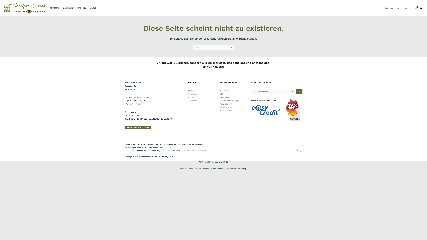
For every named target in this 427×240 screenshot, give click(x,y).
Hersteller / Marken (228, 110)
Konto (190, 97)
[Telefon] (301, 151)
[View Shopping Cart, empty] (416, 8)
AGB (221, 94)
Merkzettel (192, 101)
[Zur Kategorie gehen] (299, 91)
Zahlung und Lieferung (229, 101)
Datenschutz (225, 97)
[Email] (297, 151)
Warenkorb (192, 94)
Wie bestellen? (226, 107)
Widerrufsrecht (226, 104)
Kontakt (191, 91)
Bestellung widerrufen (138, 127)
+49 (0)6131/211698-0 (140, 97)
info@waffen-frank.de (134, 104)
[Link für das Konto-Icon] (421, 8)
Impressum (224, 91)
